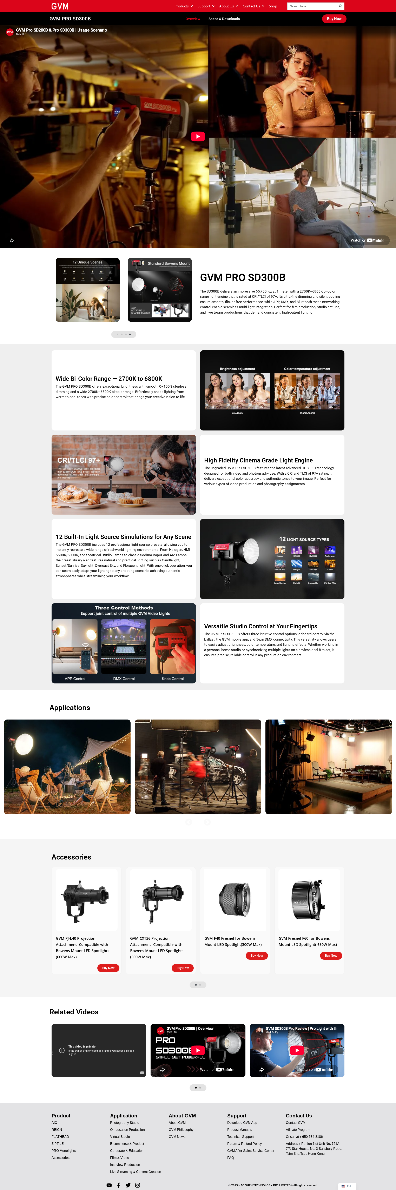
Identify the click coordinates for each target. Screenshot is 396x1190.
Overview (193, 19)
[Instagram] (137, 1185)
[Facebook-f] (118, 1185)
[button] (117, 334)
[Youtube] (109, 1185)
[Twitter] (128, 1185)
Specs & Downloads (224, 19)
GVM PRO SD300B (70, 19)
